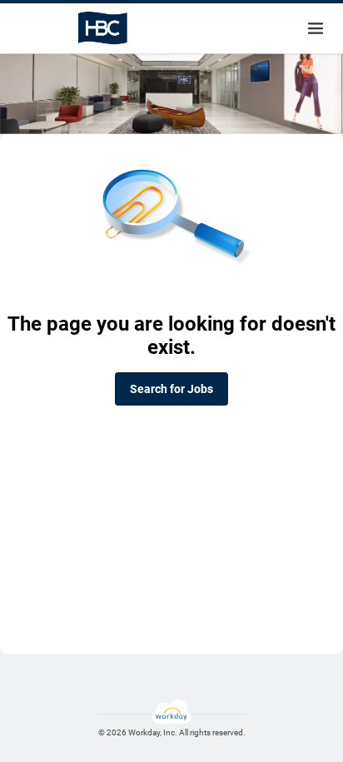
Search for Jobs (171, 389)
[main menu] (315, 28)
